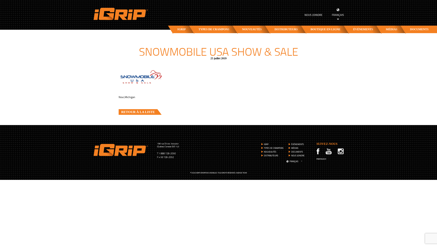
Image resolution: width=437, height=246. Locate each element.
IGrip (181, 29)
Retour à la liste (138, 112)
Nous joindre (313, 15)
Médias (391, 29)
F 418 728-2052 (165, 157)
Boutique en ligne (325, 29)
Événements (363, 29)
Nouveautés (252, 29)
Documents (419, 29)
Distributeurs (286, 29)
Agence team (241, 173)
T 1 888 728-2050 (166, 153)
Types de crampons (214, 29)
